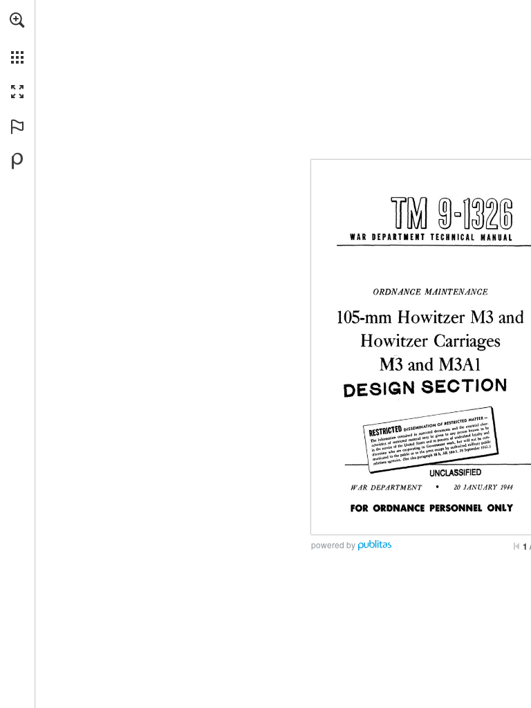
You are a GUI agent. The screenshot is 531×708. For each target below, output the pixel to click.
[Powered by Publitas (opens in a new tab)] (17, 161)
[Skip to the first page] (516, 546)
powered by (333, 544)
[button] (17, 20)
